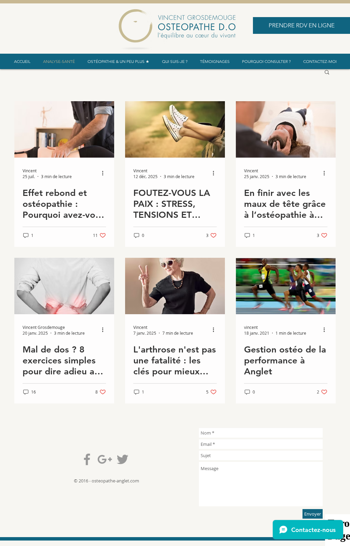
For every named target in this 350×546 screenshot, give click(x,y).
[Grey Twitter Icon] (122, 459)
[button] (327, 72)
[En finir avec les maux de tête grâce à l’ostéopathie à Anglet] (286, 129)
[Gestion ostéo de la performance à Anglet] (286, 286)
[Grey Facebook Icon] (87, 459)
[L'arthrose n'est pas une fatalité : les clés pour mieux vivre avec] (175, 286)
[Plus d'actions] (105, 173)
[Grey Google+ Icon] (104, 459)
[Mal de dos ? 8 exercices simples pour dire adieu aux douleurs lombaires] (64, 286)
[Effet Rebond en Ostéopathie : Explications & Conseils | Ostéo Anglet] (64, 129)
